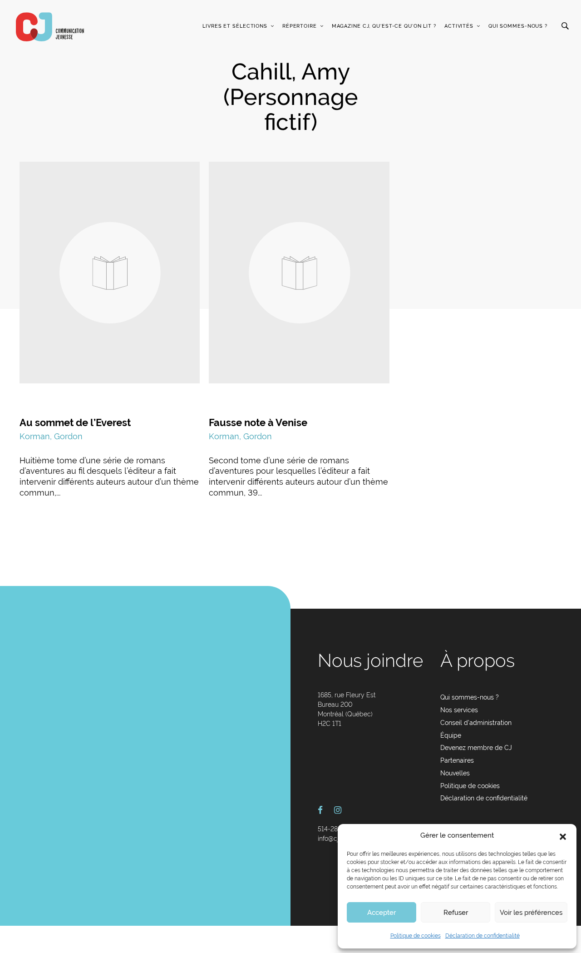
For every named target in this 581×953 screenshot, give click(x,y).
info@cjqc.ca (336, 838)
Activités (458, 26)
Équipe (450, 735)
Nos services (459, 710)
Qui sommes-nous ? (517, 26)
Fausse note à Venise (258, 422)
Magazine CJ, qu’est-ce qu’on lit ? (384, 26)
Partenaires (457, 760)
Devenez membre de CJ (476, 747)
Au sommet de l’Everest (75, 422)
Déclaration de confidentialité (482, 936)
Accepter (381, 912)
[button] (562, 835)
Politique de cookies (415, 936)
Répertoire (299, 26)
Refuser (455, 912)
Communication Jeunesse (50, 26)
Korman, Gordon (51, 436)
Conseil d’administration (476, 722)
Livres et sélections (234, 26)
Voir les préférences (531, 912)
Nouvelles (455, 773)
